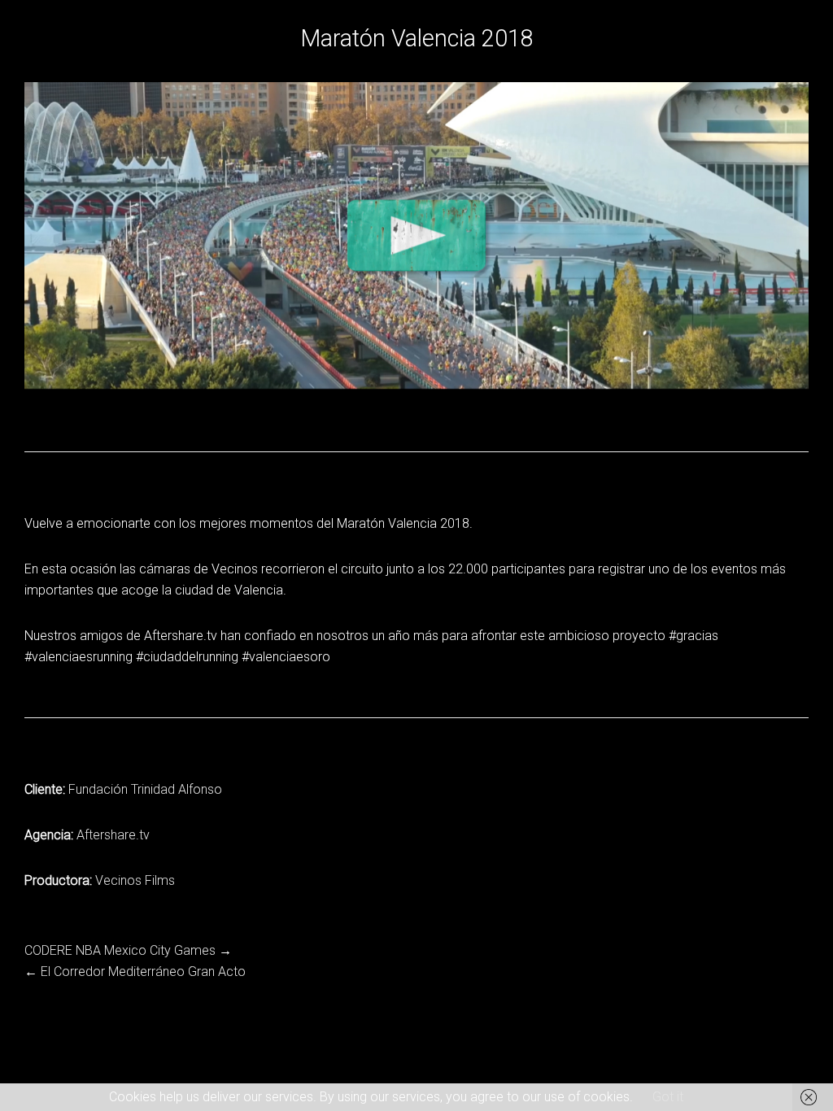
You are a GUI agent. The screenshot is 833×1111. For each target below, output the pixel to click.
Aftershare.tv (113, 835)
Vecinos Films (135, 880)
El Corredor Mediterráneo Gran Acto (143, 971)
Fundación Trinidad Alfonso (145, 789)
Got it (667, 1096)
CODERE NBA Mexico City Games (120, 950)
